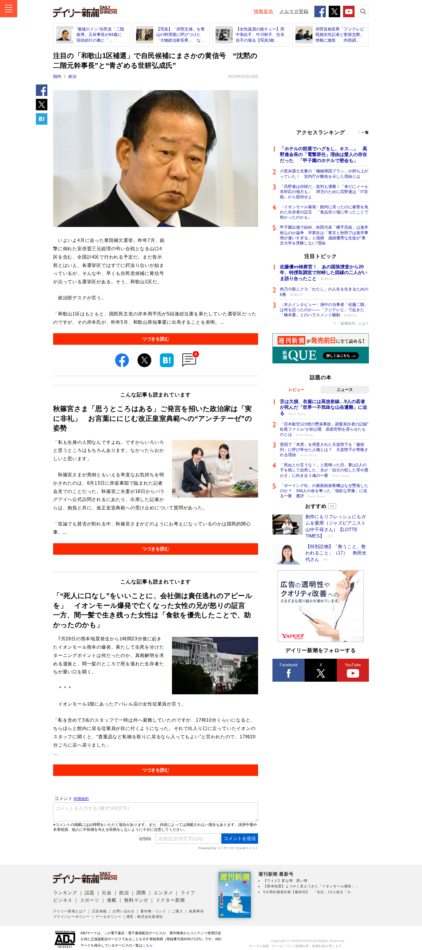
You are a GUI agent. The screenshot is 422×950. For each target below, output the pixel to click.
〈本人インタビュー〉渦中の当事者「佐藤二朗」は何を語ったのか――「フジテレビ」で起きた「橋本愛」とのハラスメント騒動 (324, 309)
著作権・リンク (153, 911)
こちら (147, 945)
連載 (112, 900)
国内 (57, 76)
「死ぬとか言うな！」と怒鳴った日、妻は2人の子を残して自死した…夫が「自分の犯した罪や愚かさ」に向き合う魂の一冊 (324, 470)
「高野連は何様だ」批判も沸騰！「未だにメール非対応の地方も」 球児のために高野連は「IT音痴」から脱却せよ (324, 191)
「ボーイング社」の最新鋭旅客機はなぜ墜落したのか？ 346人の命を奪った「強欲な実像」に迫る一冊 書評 (324, 490)
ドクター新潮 (170, 900)
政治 (72, 76)
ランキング (65, 892)
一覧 (365, 132)
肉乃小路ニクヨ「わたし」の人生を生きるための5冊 (324, 291)
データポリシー (108, 917)
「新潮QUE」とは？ (353, 323)
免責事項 (196, 911)
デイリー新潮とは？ (69, 911)
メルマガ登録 (294, 11)
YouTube (353, 664)
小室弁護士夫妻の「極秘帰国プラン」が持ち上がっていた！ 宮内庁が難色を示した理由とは (324, 173)
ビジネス (62, 900)
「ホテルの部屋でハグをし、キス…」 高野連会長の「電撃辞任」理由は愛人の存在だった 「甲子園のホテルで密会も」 (323, 154)
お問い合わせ (124, 911)
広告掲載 (99, 911)
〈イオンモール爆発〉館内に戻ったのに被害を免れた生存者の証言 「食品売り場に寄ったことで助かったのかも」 (324, 212)
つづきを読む (155, 338)
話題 (89, 892)
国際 (141, 892)
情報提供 (263, 11)
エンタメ (163, 892)
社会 (107, 892)
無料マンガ (136, 900)
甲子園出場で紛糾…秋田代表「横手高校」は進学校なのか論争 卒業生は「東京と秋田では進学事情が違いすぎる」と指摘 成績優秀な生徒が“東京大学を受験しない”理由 (324, 235)
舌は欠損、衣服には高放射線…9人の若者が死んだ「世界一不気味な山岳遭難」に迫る (323, 407)
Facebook (289, 664)
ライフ (188, 892)
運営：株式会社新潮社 (144, 917)
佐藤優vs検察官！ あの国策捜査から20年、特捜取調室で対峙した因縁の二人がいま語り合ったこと (323, 272)
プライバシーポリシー (71, 917)
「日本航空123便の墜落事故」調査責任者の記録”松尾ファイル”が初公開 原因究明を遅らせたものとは (324, 429)
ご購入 (177, 911)
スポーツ (89, 900)
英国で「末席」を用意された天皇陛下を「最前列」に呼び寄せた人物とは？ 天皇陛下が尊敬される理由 (324, 449)
